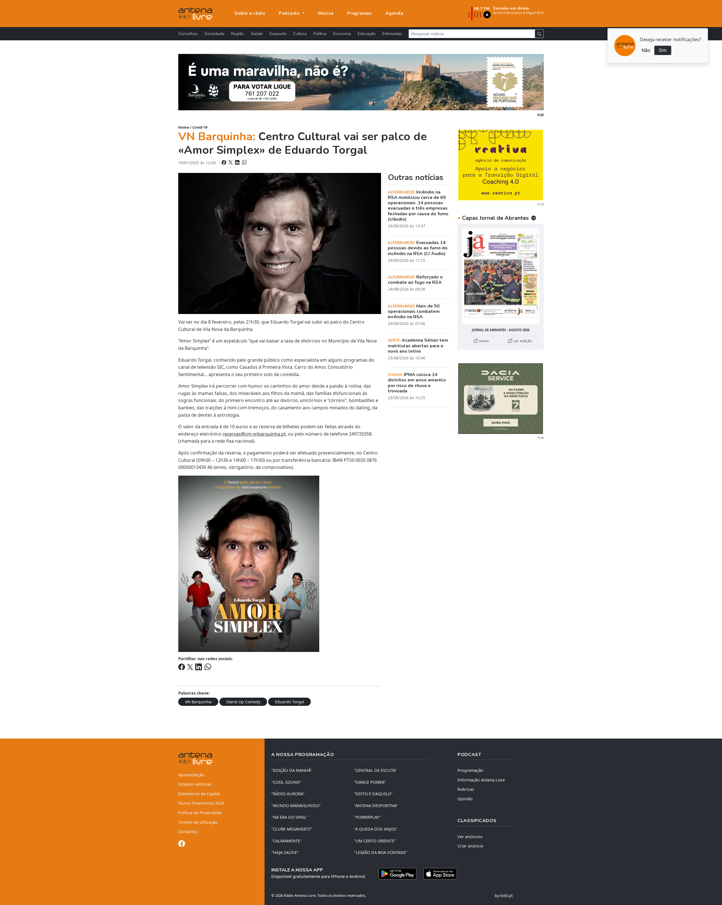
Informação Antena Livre (481, 780)
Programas (359, 13)
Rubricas (465, 789)
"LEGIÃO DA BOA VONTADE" (381, 852)
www (483, 341)
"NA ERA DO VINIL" (289, 817)
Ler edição (522, 341)
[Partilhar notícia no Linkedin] (238, 162)
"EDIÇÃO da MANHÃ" (291, 770)
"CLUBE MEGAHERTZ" (291, 829)
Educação (367, 33)
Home (183, 127)
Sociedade (214, 33)
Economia (342, 33)
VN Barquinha (198, 701)
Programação (470, 770)
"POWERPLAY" (367, 817)
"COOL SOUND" (286, 782)
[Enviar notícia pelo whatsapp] (244, 162)
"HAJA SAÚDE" (285, 852)
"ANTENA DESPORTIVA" (376, 805)
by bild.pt (504, 895)
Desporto (278, 33)
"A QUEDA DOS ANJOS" (376, 829)
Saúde (257, 33)
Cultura (300, 33)
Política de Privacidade (200, 812)
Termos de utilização (198, 822)
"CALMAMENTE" (286, 841)
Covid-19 (199, 127)
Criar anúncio (470, 846)
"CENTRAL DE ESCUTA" (375, 770)
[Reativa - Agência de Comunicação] (500, 164)
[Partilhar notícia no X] (231, 162)
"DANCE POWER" (370, 782)
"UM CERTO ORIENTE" (375, 841)
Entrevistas (392, 33)
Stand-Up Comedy (243, 701)
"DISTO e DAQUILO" (373, 793)
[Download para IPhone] (440, 873)
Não (646, 50)
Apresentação (191, 774)
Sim (663, 50)
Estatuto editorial (194, 784)
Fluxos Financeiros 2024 (201, 803)
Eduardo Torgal (289, 701)
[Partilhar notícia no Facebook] (224, 162)
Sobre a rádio (250, 13)
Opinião (465, 798)
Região (237, 33)
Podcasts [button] (290, 13)
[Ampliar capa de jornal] (500, 276)
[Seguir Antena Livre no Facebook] (181, 844)
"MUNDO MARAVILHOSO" (296, 805)
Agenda (394, 13)
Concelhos (188, 33)
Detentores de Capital (199, 793)
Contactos (187, 831)
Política (319, 33)
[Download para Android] (397, 873)
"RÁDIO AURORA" (288, 793)
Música (326, 13)
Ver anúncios (470, 836)
